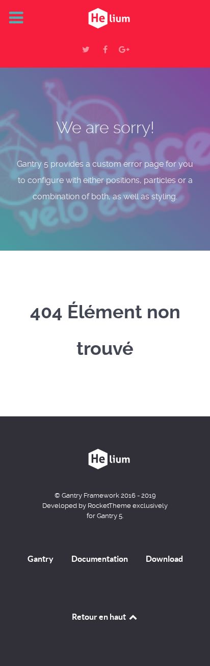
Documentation (99, 558)
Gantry (41, 558)
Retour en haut (99, 616)
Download (164, 558)
